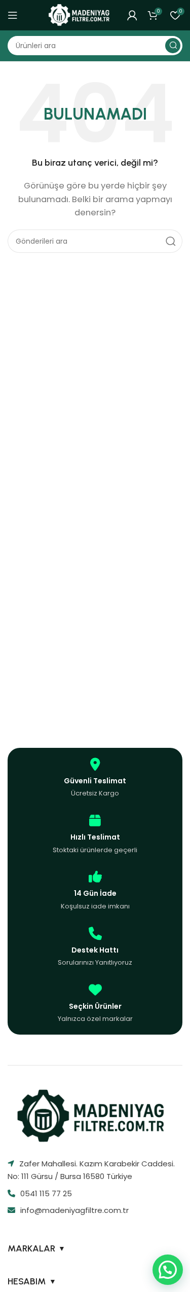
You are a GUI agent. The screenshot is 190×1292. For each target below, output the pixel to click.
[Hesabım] (132, 15)
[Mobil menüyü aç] (13, 15)
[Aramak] (172, 45)
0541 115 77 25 (46, 1193)
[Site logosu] (81, 14)
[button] (168, 1270)
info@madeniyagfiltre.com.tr (74, 1210)
